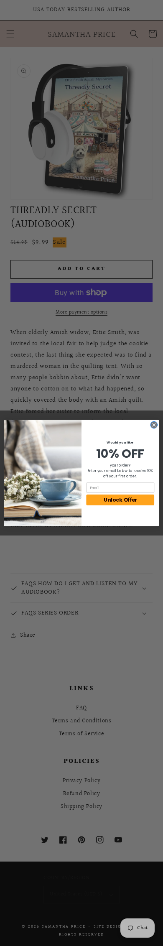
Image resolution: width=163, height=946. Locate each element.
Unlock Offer (120, 500)
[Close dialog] (154, 424)
